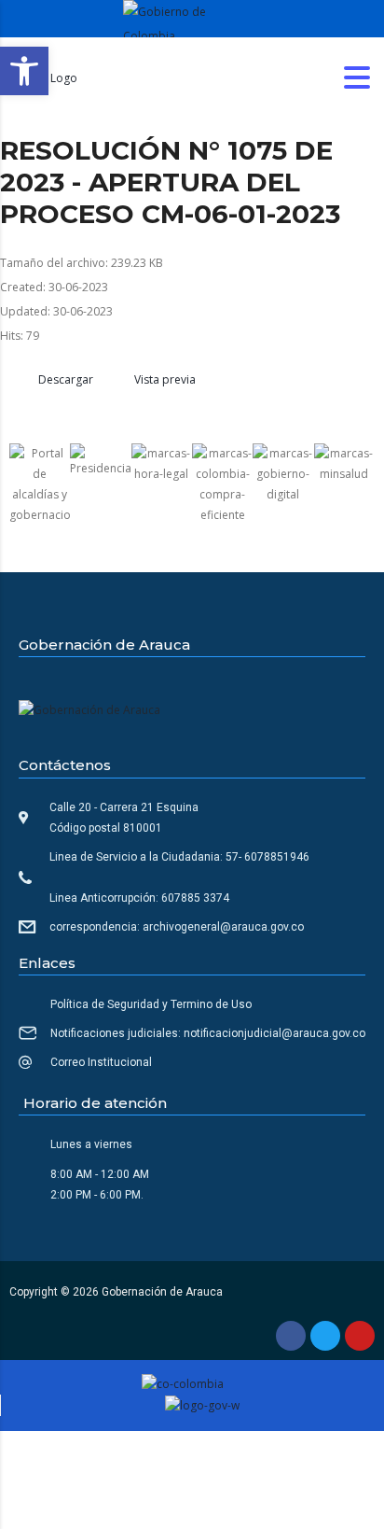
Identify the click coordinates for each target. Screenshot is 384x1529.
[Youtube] (360, 1336)
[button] (24, 71)
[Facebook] (291, 1336)
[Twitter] (325, 1336)
